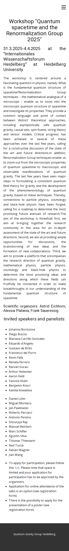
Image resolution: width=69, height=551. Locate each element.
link (17, 468)
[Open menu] (63, 7)
